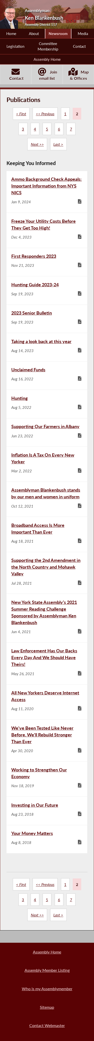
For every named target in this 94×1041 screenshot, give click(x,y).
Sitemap (47, 1007)
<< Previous (45, 114)
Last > (58, 144)
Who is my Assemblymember (47, 988)
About (34, 33)
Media (83, 33)
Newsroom (58, 33)
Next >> (37, 144)
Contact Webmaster (47, 1025)
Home (11, 33)
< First (21, 114)
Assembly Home (47, 59)
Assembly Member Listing (47, 970)
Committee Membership (48, 46)
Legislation (15, 46)
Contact (79, 46)
